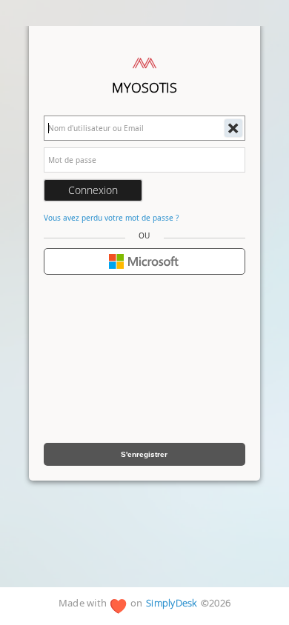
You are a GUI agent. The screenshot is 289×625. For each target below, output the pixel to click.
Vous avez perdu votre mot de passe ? (111, 218)
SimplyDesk (171, 603)
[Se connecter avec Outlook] (144, 261)
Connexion (93, 190)
